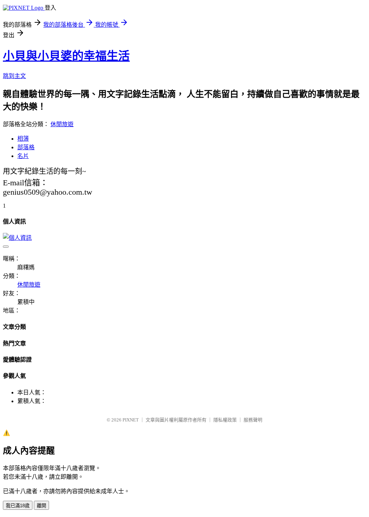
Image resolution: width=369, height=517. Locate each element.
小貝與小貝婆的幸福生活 (66, 55)
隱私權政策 (225, 420)
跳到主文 (14, 76)
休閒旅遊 (62, 124)
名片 (23, 156)
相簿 (23, 139)
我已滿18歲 (18, 505)
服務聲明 (253, 420)
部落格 (26, 147)
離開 (41, 505)
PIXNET (131, 420)
